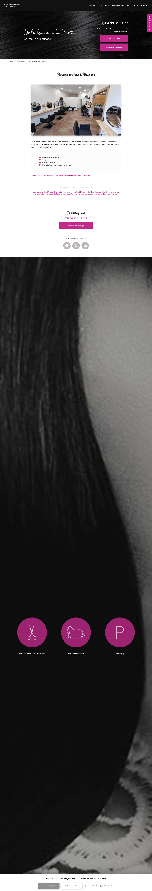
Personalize (92, 886)
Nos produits (118, 5)
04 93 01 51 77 (116, 23)
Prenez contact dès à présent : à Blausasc (60, 175)
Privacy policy (108, 886)
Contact (145, 5)
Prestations (103, 5)
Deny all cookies (72, 886)
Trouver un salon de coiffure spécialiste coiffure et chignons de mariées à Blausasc (59, 192)
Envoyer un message (76, 225)
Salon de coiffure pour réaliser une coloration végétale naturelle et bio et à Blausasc (90, 194)
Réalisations (132, 5)
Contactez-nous (114, 38)
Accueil (92, 5)
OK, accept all (49, 886)
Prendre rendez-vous (114, 47)
